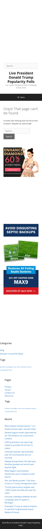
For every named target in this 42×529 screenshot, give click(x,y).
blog (2, 350)
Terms (8, 389)
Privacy (8, 386)
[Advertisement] (21, 21)
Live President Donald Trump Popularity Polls (21, 77)
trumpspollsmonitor (6, 370)
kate (15, 367)
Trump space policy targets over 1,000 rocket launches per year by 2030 (20, 490)
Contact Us (10, 392)
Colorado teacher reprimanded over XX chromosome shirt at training (19, 454)
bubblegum (9, 367)
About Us (9, 395)
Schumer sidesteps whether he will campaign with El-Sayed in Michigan (20, 499)
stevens (29, 367)
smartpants (23, 367)
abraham (3, 367)
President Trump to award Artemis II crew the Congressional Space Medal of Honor (21, 509)
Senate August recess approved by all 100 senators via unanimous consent (20, 435)
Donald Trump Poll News (11, 353)
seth (18, 367)
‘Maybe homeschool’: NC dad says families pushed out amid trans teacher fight (20, 464)
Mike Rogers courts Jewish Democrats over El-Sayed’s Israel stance (20, 473)
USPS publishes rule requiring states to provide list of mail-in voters (19, 445)
